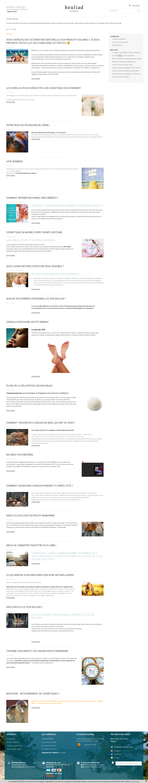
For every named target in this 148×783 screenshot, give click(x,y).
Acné (124, 61)
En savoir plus (134, 781)
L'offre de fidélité (47, 739)
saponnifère (135, 71)
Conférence (136, 74)
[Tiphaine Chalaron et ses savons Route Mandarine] (92, 672)
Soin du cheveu (117, 65)
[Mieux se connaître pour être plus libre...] (17, 560)
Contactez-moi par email (123, 747)
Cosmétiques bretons (126, 52)
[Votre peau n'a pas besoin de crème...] (17, 143)
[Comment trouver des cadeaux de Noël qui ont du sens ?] (17, 439)
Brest (114, 61)
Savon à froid (135, 68)
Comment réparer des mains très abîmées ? (32, 197)
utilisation (126, 77)
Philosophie (11, 739)
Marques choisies (13, 742)
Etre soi (119, 61)
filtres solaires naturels (120, 58)
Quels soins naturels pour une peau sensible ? (35, 266)
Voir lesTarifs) (93, 741)
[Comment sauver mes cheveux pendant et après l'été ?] (17, 500)
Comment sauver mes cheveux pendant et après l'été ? (39, 485)
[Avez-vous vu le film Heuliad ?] (17, 629)
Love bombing (14, 161)
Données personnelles (15, 746)
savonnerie (131, 55)
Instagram (117, 751)
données (137, 52)
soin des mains (117, 74)
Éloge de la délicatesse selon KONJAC (29, 385)
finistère (127, 71)
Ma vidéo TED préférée (19, 454)
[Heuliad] (74, 8)
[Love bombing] (92, 180)
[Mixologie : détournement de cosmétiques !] (17, 713)
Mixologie (137, 58)
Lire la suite (35, 78)
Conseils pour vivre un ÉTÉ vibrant (27, 322)
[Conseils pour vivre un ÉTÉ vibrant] (17, 353)
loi (113, 55)
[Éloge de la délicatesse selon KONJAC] (92, 404)
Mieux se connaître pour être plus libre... (31, 545)
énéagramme (131, 61)
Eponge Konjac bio (14, 393)
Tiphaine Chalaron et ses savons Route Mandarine (37, 651)
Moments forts (117, 45)
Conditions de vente (14, 749)
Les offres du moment (49, 749)
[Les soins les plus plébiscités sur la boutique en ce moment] (92, 106)
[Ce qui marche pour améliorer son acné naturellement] (92, 591)
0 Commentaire (20, 202)
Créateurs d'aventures (120, 42)
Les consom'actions (48, 746)
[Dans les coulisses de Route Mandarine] (92, 530)
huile (130, 65)
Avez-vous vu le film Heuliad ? (24, 607)
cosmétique (127, 74)
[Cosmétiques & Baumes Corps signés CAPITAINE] (92, 249)
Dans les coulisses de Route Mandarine (30, 515)
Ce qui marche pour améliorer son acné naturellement (40, 575)
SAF (115, 55)
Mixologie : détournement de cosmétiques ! (32, 693)
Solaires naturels (118, 71)
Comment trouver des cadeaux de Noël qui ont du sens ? (40, 422)
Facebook (117, 754)
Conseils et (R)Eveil (118, 39)
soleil (124, 55)
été (119, 55)
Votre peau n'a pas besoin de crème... (28, 125)
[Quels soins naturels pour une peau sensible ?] (17, 282)
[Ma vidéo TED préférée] (92, 470)
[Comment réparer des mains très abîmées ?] (17, 215)
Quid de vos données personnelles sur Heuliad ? (36, 298)
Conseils (115, 52)
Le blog (116, 758)
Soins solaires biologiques (121, 68)
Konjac (126, 65)
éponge (131, 58)
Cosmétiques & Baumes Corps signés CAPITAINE (34, 232)
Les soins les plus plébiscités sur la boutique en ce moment (43, 88)
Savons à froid (117, 77)
